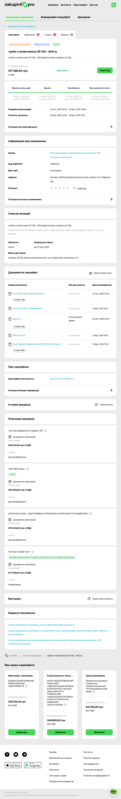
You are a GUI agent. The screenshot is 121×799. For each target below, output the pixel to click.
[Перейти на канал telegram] (24, 754)
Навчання (53, 5)
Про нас (94, 5)
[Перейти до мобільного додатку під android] (32, 765)
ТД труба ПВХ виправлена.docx (28, 293)
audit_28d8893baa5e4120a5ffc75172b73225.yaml (36, 344)
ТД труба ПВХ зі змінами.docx (27, 308)
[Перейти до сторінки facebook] (7, 754)
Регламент (54, 764)
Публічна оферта (91, 758)
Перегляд (105, 70)
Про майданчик (91, 764)
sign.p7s (17, 319)
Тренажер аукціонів (93, 769)
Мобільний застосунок (60, 758)
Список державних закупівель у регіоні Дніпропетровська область (41, 625)
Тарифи (53, 752)
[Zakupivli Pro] (19, 4)
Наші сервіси (80, 5)
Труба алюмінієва (95, 675)
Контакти (66, 5)
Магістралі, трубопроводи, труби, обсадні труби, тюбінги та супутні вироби (21, 675)
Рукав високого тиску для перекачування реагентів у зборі (60, 675)
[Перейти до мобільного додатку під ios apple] (13, 765)
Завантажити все (103, 273)
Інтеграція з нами (57, 775)
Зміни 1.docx (19, 335)
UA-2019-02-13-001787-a (62, 378)
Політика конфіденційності (96, 775)
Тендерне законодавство (61, 781)
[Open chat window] (113, 791)
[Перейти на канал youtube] (15, 754)
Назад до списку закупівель (21, 26)
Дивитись (21, 732)
